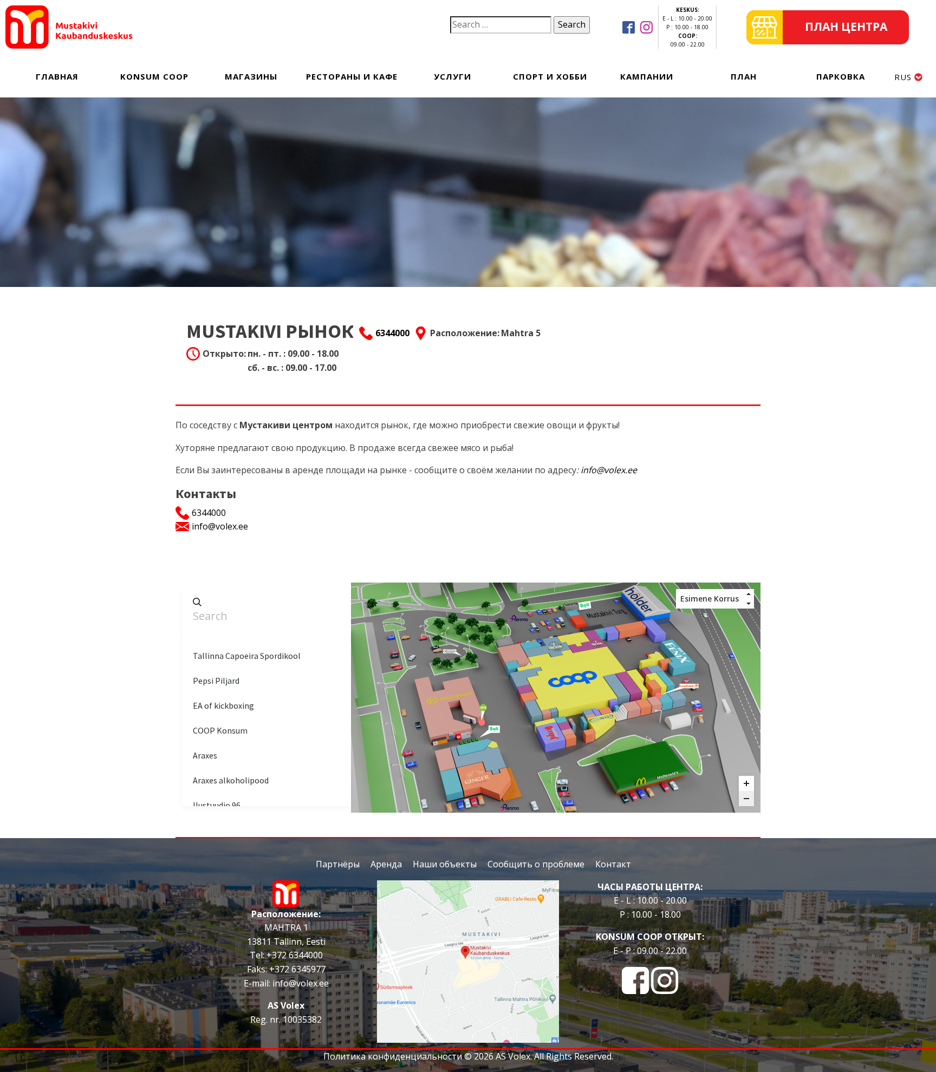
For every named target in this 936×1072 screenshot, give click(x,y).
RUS (903, 76)
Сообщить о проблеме (535, 864)
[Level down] (748, 604)
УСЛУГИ (452, 76)
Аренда (386, 864)
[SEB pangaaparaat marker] (481, 722)
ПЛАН (744, 76)
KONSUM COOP (154, 76)
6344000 (392, 333)
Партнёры (338, 864)
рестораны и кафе (352, 76)
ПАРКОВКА (840, 76)
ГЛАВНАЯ (57, 76)
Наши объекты (445, 864)
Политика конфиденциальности (392, 1056)
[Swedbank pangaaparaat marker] (658, 695)
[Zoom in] (746, 783)
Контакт (613, 864)
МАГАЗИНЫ (251, 76)
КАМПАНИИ (646, 76)
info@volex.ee (609, 470)
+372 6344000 (293, 955)
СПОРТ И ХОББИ (550, 76)
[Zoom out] (746, 798)
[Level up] (748, 594)
